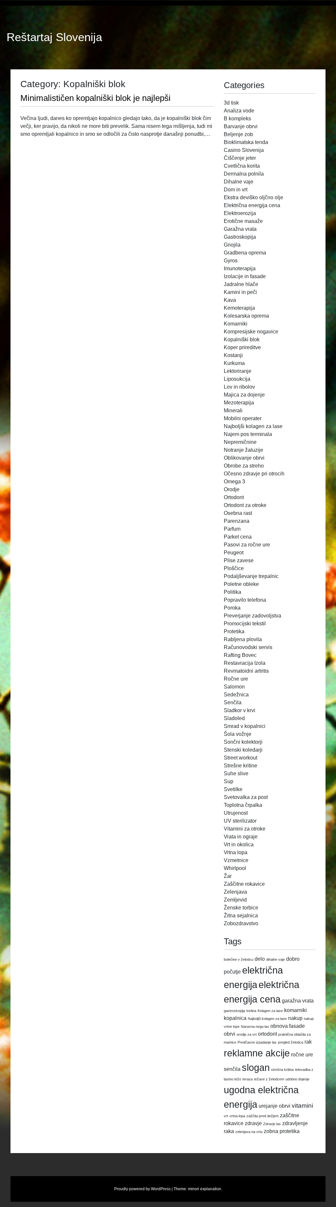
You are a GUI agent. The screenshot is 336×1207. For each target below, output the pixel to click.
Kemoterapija (239, 308)
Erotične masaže (243, 221)
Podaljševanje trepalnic (251, 576)
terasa (247, 1079)
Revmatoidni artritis (246, 671)
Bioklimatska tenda (246, 142)
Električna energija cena (252, 205)
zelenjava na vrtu (248, 1132)
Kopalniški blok (242, 339)
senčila (232, 1069)
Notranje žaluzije (243, 450)
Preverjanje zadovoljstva (252, 615)
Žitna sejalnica (241, 915)
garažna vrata (298, 1000)
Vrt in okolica (239, 844)
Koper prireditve (242, 347)
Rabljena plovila (243, 639)
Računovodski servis (248, 647)
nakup (295, 1018)
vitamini (302, 1105)
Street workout (240, 757)
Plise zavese (239, 560)
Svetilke (233, 789)
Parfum (232, 529)
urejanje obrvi (274, 1106)
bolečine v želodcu (238, 959)
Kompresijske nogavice (251, 331)
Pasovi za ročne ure (247, 544)
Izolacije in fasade (245, 276)
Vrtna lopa (235, 852)
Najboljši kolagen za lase (253, 426)
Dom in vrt (235, 189)
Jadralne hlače (241, 284)
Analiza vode (239, 110)
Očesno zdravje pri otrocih (254, 473)
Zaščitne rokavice (244, 884)
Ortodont (234, 497)
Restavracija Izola (244, 663)
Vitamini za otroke (244, 829)
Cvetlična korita (242, 166)
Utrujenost (236, 813)
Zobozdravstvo (241, 923)
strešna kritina (282, 1070)
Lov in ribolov (239, 387)
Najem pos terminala (248, 434)
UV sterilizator (240, 821)
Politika (232, 592)
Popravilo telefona (245, 600)
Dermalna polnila (244, 174)
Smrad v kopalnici (244, 726)
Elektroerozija (240, 213)
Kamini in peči (240, 292)
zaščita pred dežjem (262, 1116)
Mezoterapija (239, 402)
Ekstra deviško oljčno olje (253, 197)
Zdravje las (272, 1124)
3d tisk (231, 103)
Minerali (233, 410)
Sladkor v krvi (239, 710)
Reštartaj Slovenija (54, 37)
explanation (210, 1189)
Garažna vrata (240, 229)
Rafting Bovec (240, 655)
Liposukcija (237, 379)
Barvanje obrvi (241, 126)
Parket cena (238, 537)
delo (260, 959)
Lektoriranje (237, 371)
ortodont (267, 1034)
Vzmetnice (236, 860)
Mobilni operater (243, 418)
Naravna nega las (255, 1026)
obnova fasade (287, 1026)
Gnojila (232, 245)
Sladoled (234, 718)
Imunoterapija (240, 268)
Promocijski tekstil (245, 623)
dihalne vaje (275, 959)
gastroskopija (234, 1011)
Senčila (233, 702)
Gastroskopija (240, 237)
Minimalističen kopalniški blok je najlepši (95, 98)
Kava (230, 300)
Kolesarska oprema (246, 316)
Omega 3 (234, 481)
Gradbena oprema (245, 252)
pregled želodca (290, 1042)
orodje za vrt (247, 1034)
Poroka (232, 608)
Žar (228, 876)
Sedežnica (236, 694)
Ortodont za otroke (245, 505)
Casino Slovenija (244, 150)
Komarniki (235, 323)
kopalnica (235, 1018)
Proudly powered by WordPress (142, 1189)
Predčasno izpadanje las (257, 1042)
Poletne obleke (241, 584)
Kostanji (233, 355)
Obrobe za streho (244, 466)
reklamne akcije (257, 1053)
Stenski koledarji (243, 750)
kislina (251, 1011)
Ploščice (234, 568)
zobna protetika (282, 1131)
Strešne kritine (240, 765)
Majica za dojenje (244, 395)
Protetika (234, 631)
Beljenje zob (238, 134)
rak (308, 1042)
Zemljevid (235, 900)
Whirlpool (235, 868)
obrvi (229, 1034)
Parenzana (236, 521)
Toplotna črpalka (243, 805)
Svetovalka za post (246, 797)
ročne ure (302, 1054)
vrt (226, 1116)
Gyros (231, 260)
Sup (228, 781)
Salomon (234, 686)
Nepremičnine (240, 442)
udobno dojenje (297, 1079)
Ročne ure (236, 679)
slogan (256, 1067)
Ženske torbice (241, 907)
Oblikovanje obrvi (244, 458)
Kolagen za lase (270, 1011)
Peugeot (233, 552)
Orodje (232, 489)
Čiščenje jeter (240, 158)
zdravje (253, 1123)
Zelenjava (235, 892)
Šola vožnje (237, 734)
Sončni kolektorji (243, 742)
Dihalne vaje (238, 181)
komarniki (295, 1010)
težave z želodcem (269, 1079)
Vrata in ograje (241, 836)
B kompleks (237, 118)
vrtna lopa (237, 1116)
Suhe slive (236, 773)
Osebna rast (238, 513)
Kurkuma (234, 363)
